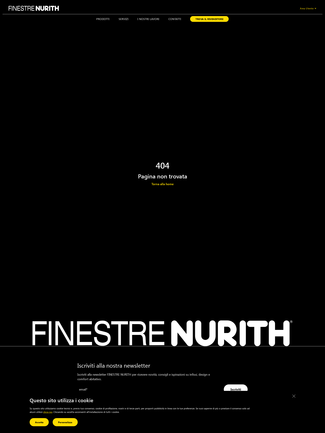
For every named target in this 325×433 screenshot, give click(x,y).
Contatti (174, 19)
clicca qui (47, 412)
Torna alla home (162, 184)
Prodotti (102, 19)
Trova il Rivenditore (209, 19)
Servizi (123, 19)
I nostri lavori (148, 19)
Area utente (306, 8)
